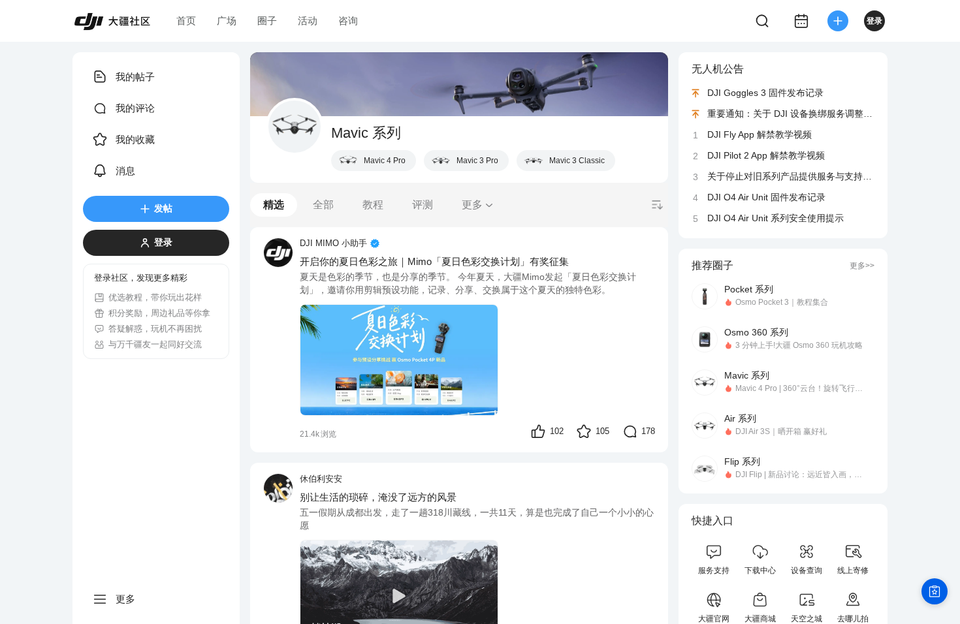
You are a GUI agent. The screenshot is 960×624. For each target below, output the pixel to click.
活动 (307, 20)
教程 (372, 204)
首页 (186, 20)
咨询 (348, 20)
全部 (323, 204)
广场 (226, 20)
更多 (472, 204)
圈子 (267, 20)
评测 (422, 204)
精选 (273, 204)
